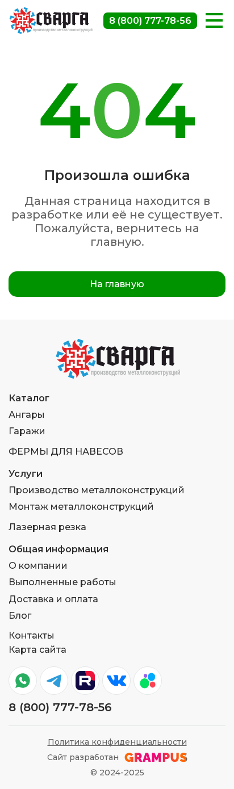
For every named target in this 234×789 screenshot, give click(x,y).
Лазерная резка (47, 527)
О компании (38, 565)
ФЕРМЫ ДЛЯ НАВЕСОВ (66, 451)
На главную (117, 284)
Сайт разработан (83, 757)
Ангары (27, 414)
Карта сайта (37, 649)
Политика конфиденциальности (117, 742)
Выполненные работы (62, 582)
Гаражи (27, 431)
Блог (20, 615)
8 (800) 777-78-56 (150, 20)
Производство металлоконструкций (97, 490)
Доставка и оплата (53, 599)
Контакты (32, 635)
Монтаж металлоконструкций (81, 506)
